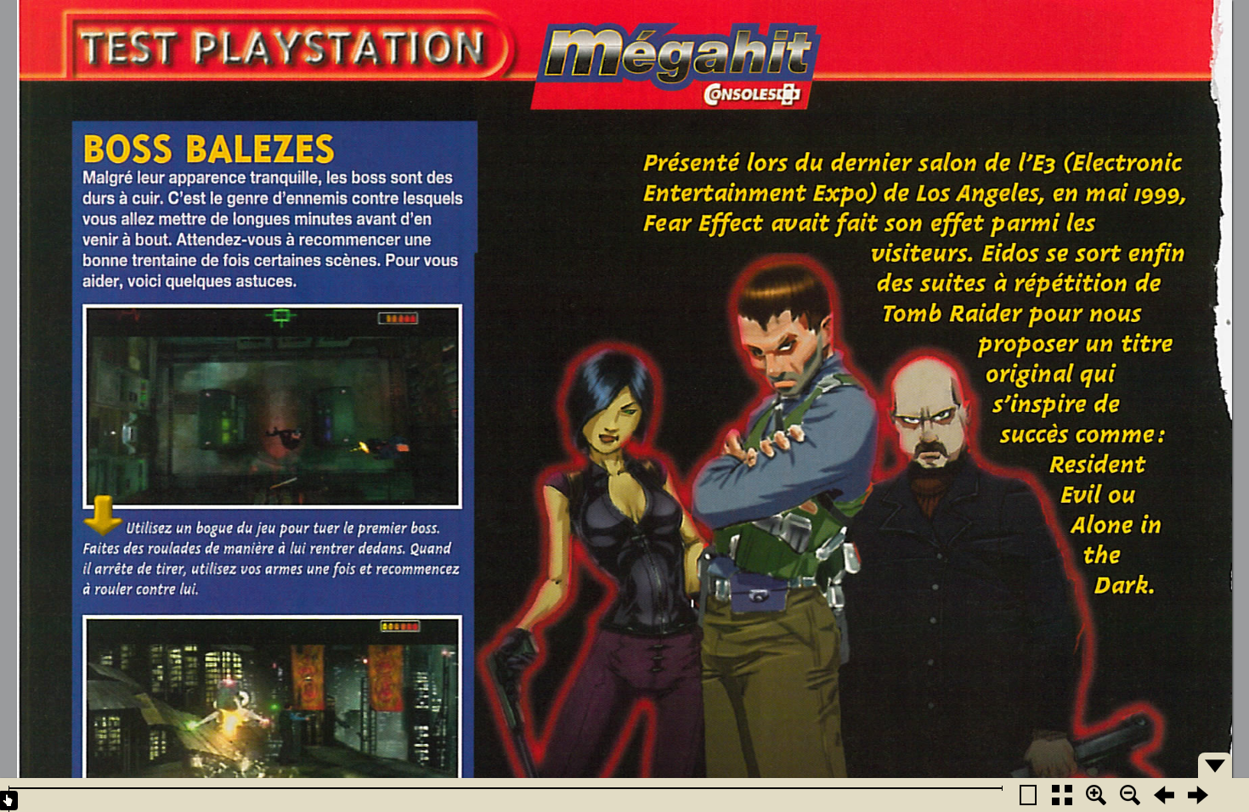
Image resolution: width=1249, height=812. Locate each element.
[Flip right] (1198, 795)
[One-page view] (1028, 795)
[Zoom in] (1096, 795)
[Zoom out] (1130, 795)
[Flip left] (1164, 795)
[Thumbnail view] (1062, 795)
